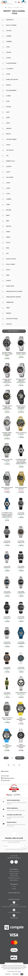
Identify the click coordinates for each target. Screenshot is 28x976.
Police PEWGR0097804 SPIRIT (7, 746)
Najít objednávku (14, 880)
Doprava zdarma (11, 822)
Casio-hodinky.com (14, 893)
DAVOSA (8, 85)
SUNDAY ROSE (10, 286)
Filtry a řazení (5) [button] (13, 331)
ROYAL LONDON (10, 264)
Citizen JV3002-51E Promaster (21, 433)
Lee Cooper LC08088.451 (7, 668)
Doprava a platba (14, 873)
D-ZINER (8, 96)
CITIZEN (8, 57)
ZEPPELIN (9, 324)
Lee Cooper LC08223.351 (21, 617)
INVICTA (8, 134)
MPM (7, 221)
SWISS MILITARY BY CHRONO (14, 291)
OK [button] (21, 974)
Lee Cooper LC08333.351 (7, 617)
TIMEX (8, 307)
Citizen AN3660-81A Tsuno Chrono (21, 693)
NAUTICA (8, 226)
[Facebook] (12, 862)
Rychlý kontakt (6, 780)
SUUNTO (8, 280)
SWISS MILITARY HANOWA (13, 297)
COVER (8, 74)
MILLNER (8, 210)
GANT (7, 112)
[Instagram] (16, 862)
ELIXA (7, 101)
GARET (8, 117)
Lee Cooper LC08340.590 (7, 592)
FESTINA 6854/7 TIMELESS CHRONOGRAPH (7, 381)
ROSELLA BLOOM (11, 259)
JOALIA (8, 144)
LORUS (8, 182)
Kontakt (14, 888)
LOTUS (8, 193)
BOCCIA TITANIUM (11, 25)
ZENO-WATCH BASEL (12, 318)
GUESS (8, 123)
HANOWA (8, 128)
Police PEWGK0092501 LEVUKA (21, 746)
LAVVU (8, 172)
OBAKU (8, 231)
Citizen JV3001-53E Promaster (7, 460)
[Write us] (14, 915)
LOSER (8, 188)
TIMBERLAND (9, 302)
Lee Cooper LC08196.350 (7, 642)
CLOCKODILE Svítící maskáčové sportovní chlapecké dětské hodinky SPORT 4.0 (7, 515)
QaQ (7, 253)
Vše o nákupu (14, 869)
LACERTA (8, 166)
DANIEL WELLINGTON (12, 79)
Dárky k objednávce (12, 808)
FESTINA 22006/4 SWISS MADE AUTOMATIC (7, 434)
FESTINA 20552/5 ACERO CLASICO (21, 353)
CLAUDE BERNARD (11, 63)
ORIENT (8, 237)
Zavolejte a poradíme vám (14, 814)
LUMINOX (8, 199)
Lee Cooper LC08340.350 (21, 592)
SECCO (8, 269)
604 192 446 (6, 775)
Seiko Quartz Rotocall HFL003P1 (21, 488)
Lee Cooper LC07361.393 (21, 668)
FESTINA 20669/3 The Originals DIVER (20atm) (7, 354)
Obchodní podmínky (14, 871)
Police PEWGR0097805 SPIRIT (21, 719)
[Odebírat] (24, 846)
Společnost (14, 884)
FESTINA (8, 106)
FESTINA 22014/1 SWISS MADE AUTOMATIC (21, 407)
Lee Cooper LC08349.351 (21, 567)
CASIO (8, 47)
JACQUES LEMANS (11, 139)
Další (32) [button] (19, 757)
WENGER (8, 313)
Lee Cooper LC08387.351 (7, 541)
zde (20, 971)
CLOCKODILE (9, 68)
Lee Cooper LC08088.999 (21, 642)
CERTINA (8, 52)
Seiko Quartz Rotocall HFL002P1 (7, 488)
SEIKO (7, 275)
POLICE (8, 242)
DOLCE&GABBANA (11, 90)
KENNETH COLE (10, 161)
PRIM (7, 248)
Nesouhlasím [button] (16, 974)
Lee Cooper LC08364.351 (21, 513)
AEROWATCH (9, 19)
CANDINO (8, 36)
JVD (7, 155)
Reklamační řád (14, 876)
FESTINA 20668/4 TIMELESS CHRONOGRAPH (21, 381)
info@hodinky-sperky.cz (8, 778)
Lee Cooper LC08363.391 (7, 567)
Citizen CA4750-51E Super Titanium (7, 718)
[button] (8, 765)
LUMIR (8, 204)
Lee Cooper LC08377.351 (21, 541)
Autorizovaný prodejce (13, 800)
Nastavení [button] (8, 974)
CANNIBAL (9, 41)
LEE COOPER (9, 177)
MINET (8, 215)
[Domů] (4, 2)
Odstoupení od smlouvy (14, 878)
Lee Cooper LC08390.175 (7, 693)
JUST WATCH (10, 150)
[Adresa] (14, 902)
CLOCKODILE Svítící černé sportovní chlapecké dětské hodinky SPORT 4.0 (21, 461)
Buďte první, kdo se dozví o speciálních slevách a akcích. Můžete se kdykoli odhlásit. (14, 841)
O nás (14, 886)
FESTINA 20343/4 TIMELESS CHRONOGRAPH (7, 407)
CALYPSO (8, 30)
